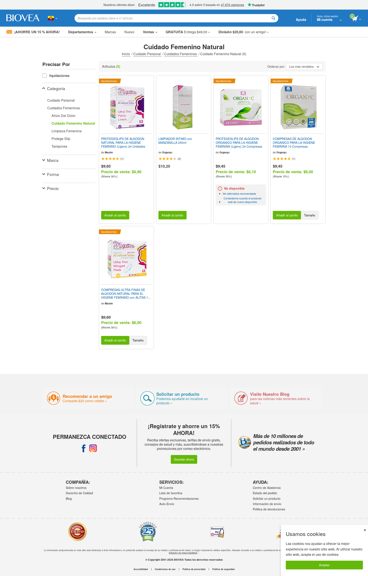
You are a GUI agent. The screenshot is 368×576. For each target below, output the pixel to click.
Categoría (56, 88)
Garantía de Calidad (79, 493)
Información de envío (267, 504)
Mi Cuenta (166, 487)
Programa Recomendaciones (179, 498)
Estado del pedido (265, 493)
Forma (53, 174)
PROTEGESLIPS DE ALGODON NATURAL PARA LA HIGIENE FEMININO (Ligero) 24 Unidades (123, 142)
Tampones (59, 146)
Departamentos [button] (80, 31)
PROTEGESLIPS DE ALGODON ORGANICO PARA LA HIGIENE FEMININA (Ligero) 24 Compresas (239, 142)
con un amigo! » (243, 31)
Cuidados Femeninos (181, 53)
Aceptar (324, 565)
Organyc (167, 152)
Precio (53, 188)
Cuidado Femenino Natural (73, 123)
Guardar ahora (184, 459)
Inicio (126, 53)
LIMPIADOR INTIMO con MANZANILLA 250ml (175, 140)
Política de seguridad (223, 569)
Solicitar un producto (266, 498)
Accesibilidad (141, 569)
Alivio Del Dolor (63, 115)
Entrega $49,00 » (188, 31)
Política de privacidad (194, 569)
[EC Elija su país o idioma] (52, 18)
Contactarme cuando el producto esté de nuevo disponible (243, 200)
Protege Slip (61, 138)
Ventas (148, 31)
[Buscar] (273, 18)
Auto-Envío (166, 504)
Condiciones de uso (165, 569)
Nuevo (129, 31)
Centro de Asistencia (267, 487)
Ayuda (301, 19)
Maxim (109, 152)
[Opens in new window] (84, 448)
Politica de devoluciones (269, 509)
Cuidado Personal (147, 53)
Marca (53, 160)
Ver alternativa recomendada (239, 193)
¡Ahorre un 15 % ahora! (37, 31)
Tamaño (309, 215)
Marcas (110, 31)
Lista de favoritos (170, 493)
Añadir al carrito (115, 215)
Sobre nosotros (76, 487)
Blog (69, 498)
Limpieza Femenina (67, 130)
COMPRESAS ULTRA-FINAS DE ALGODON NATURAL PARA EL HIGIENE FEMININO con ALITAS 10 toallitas (125, 294)
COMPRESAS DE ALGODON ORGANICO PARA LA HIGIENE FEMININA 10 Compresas (294, 142)
